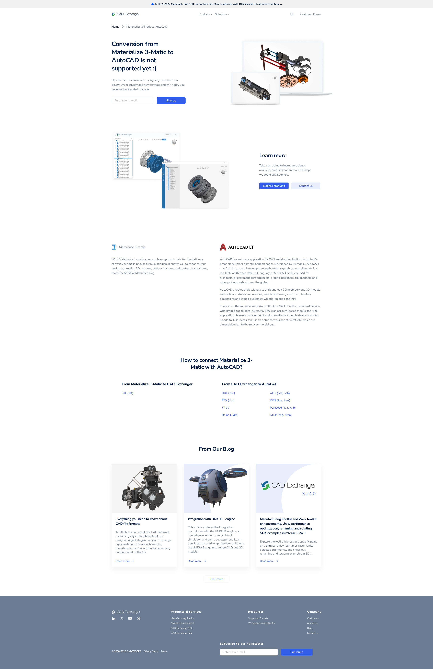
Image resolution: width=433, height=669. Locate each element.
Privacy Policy (151, 651)
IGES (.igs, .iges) (280, 400)
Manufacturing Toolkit (182, 618)
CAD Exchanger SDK (182, 628)
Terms (164, 651)
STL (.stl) (127, 393)
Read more (216, 579)
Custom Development (182, 623)
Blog (309, 628)
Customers (313, 618)
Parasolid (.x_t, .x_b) (283, 408)
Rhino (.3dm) (230, 415)
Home (115, 27)
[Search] (292, 14)
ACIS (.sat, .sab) (280, 393)
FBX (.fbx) (228, 400)
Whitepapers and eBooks (261, 623)
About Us (312, 623)
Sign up (171, 100)
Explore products (274, 186)
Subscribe (296, 652)
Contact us (306, 186)
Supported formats (258, 618)
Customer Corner (310, 14)
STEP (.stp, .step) (281, 415)
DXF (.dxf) (228, 393)
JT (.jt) (226, 408)
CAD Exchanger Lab (181, 633)
